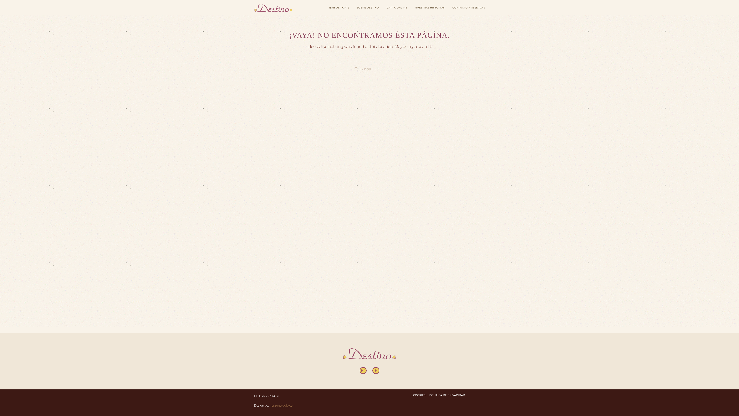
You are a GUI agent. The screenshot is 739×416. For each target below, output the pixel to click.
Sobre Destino (368, 7)
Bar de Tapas (339, 7)
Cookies (419, 395)
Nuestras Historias (430, 7)
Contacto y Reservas (468, 7)
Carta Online (397, 7)
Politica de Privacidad (447, 395)
